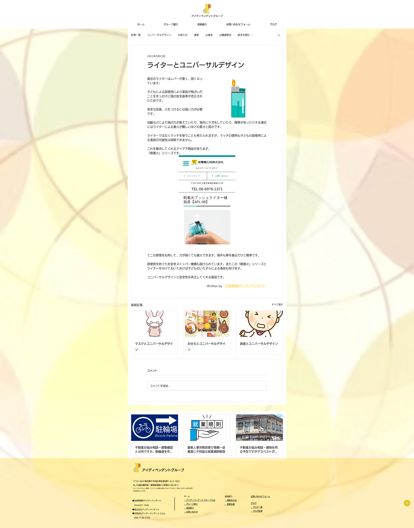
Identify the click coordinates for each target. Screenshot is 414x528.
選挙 (196, 35)
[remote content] (207, 199)
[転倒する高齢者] (259, 324)
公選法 (209, 35)
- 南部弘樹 (230, 504)
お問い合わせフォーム (260, 496)
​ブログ (253, 503)
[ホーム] (407, 503)
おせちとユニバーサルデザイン (206, 346)
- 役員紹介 (189, 508)
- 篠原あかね (231, 500)
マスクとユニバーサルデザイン (154, 346)
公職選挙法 (225, 35)
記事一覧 (136, 35)
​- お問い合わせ (191, 512)
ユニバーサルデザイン (159, 35)
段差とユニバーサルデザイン (259, 343)
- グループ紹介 (191, 504)
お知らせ (183, 35)
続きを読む (244, 35)
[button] (278, 35)
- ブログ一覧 (256, 507)
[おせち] (207, 324)
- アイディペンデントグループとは (199, 500)
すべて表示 (277, 304)
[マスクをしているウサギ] (154, 324)
